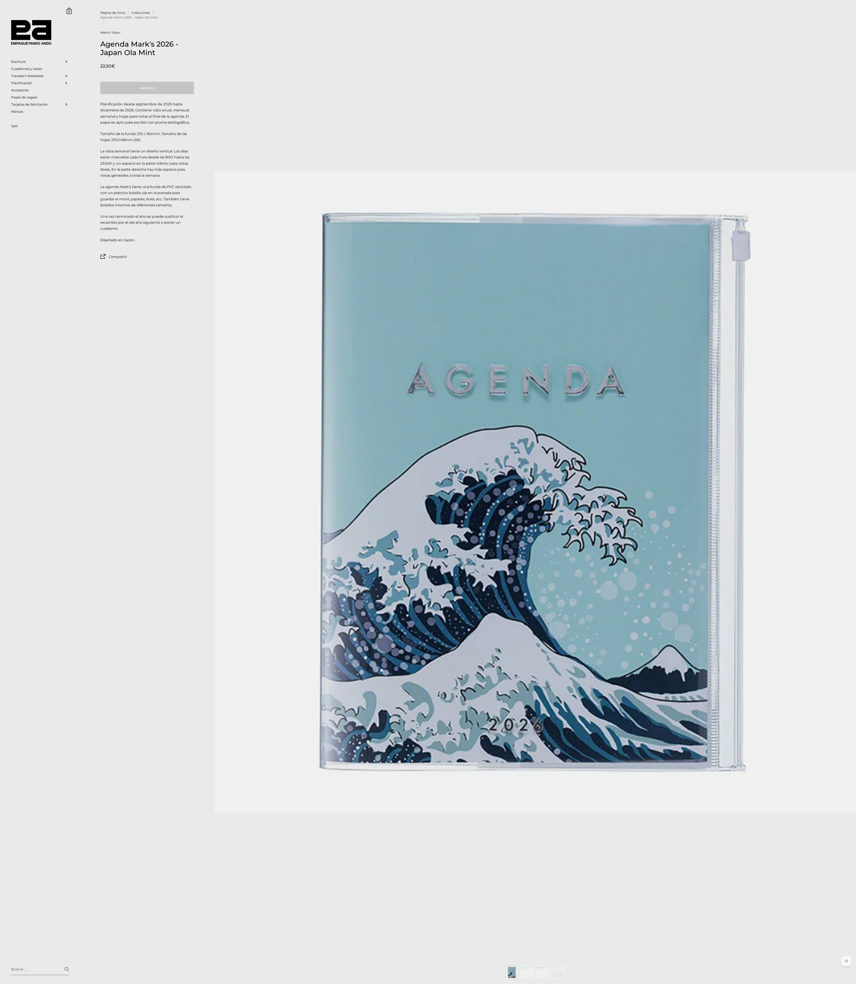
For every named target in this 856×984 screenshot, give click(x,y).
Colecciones (140, 13)
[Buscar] (66, 969)
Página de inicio (112, 13)
